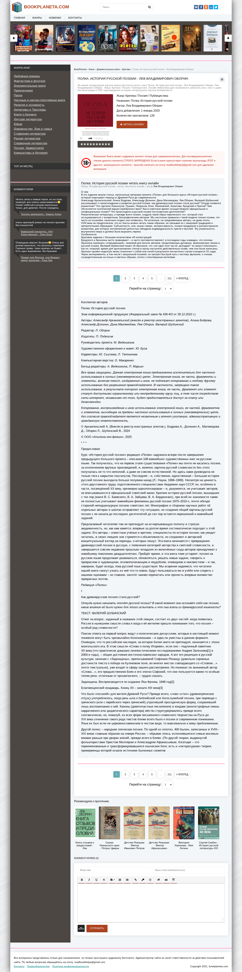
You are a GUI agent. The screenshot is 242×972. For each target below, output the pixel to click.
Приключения (23, 90)
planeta (46, 6)
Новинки (55, 17)
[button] (81, 879)
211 (170, 278)
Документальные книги (30, 85)
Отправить (97, 928)
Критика (130, 95)
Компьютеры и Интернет (31, 153)
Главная (19, 17)
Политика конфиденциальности (70, 966)
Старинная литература (30, 133)
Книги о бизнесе (25, 114)
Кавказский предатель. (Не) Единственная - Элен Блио (37, 233)
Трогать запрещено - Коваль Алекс (41, 214)
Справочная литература (30, 143)
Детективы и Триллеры (30, 109)
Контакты (75, 17)
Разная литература (27, 138)
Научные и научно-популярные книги (39, 100)
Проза (18, 95)
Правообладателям (38, 966)
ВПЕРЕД (183, 278)
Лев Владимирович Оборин (144, 105)
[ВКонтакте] (196, 7)
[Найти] (149, 7)
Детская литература (28, 119)
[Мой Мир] (211, 7)
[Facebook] (201, 7)
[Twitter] (216, 7)
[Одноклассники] (206, 7)
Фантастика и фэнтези (29, 81)
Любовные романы (27, 76)
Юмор (18, 124)
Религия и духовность (29, 105)
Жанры (37, 17)
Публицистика (159, 95)
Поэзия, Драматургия (29, 148)
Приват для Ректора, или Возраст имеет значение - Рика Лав (40, 259)
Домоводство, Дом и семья (33, 129)
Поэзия (143, 95)
